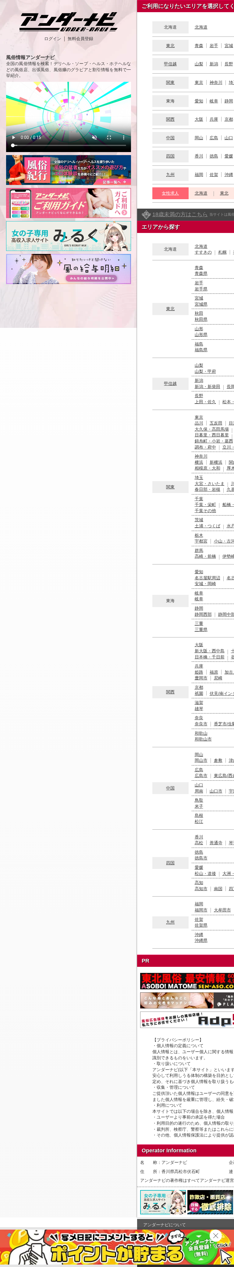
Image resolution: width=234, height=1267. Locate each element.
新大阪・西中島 (210, 650)
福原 (214, 672)
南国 (218, 888)
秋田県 (201, 319)
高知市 (201, 888)
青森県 (201, 273)
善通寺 (216, 842)
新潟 (214, 63)
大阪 (199, 119)
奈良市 (201, 723)
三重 (199, 623)
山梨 (199, 63)
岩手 (214, 45)
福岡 (199, 174)
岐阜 (214, 101)
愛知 (199, 101)
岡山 (199, 137)
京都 (229, 119)
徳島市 (201, 858)
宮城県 (201, 304)
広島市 (201, 775)
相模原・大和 (207, 468)
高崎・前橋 (205, 556)
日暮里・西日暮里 (212, 434)
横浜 (199, 462)
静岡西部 (203, 614)
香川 (199, 156)
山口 (229, 137)
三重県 (201, 629)
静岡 (229, 101)
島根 (199, 815)
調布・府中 (205, 447)
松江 (199, 821)
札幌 (222, 252)
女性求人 (170, 193)
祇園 (199, 693)
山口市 (216, 791)
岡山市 (201, 760)
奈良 (199, 717)
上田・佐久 (205, 401)
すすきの (203, 252)
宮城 (229, 45)
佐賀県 (201, 925)
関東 (170, 82)
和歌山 (201, 733)
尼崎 (218, 677)
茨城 (199, 519)
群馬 (199, 550)
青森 (199, 45)
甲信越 (170, 63)
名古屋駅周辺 (207, 577)
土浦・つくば (207, 525)
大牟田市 (222, 910)
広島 (214, 137)
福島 (199, 344)
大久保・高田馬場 (212, 429)
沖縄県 (201, 940)
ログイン (52, 38)
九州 (170, 174)
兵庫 (214, 119)
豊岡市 (201, 677)
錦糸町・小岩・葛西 (214, 441)
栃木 (199, 535)
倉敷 (218, 760)
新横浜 (216, 462)
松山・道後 (205, 873)
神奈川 (216, 82)
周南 (199, 791)
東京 (199, 82)
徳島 (214, 156)
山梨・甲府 (205, 371)
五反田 (216, 423)
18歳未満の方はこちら (180, 214)
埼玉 (199, 477)
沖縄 (229, 174)
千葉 (199, 498)
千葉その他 (205, 510)
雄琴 (199, 708)
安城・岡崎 (205, 583)
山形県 (201, 334)
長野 (229, 63)
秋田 (199, 313)
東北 (170, 45)
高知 (199, 882)
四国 (170, 156)
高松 (199, 842)
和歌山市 (203, 739)
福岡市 (201, 910)
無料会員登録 (80, 38)
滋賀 (199, 702)
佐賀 (214, 174)
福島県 (201, 349)
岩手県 (201, 288)
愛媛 (229, 156)
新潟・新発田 (207, 386)
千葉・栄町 (205, 504)
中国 (170, 137)
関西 (170, 119)
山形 (199, 328)
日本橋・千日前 (210, 656)
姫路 (199, 672)
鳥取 (199, 800)
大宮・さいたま (210, 483)
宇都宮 (201, 541)
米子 (199, 806)
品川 (199, 423)
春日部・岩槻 (207, 489)
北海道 (201, 27)
